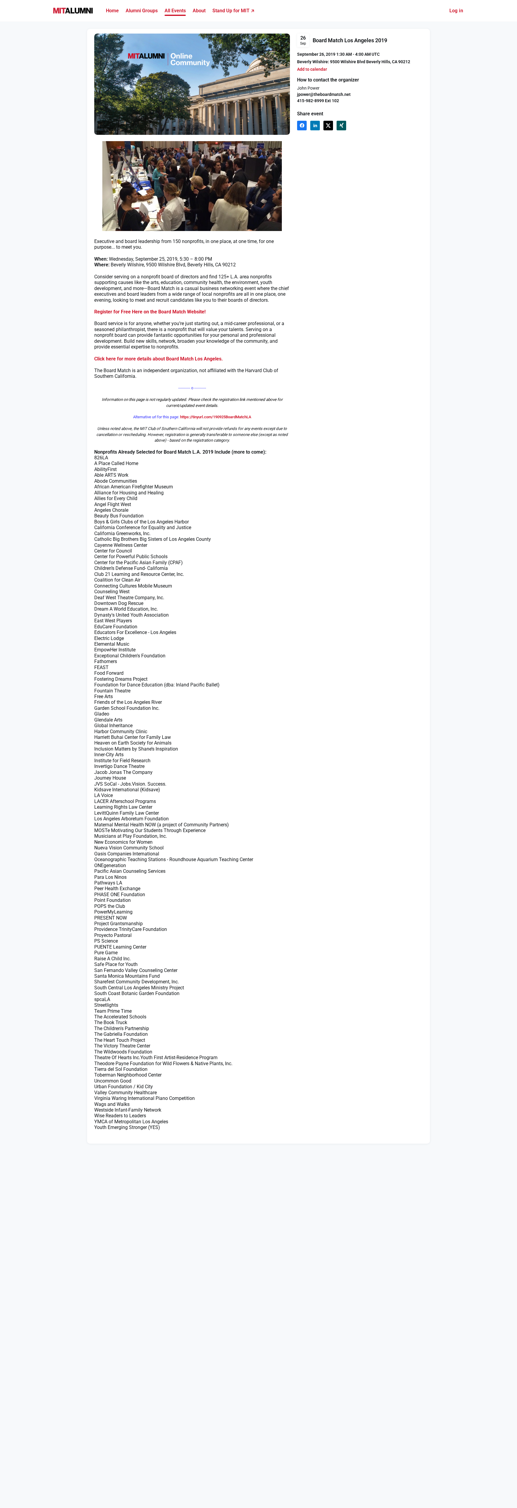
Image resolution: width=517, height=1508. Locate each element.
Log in (456, 10)
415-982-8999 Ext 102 (318, 100)
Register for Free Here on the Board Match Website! (150, 312)
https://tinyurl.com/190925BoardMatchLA (215, 417)
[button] (312, 69)
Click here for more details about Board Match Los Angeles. (158, 359)
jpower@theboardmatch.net (324, 94)
